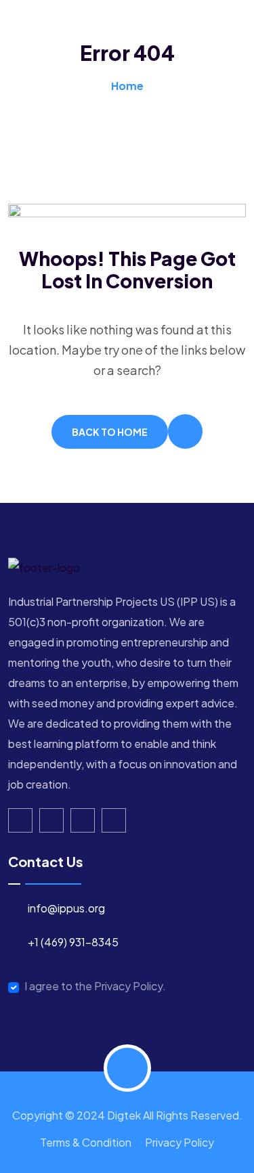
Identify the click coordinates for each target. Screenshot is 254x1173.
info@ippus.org (66, 908)
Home (38, 30)
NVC (33, 77)
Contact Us (113, 77)
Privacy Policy (179, 1142)
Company (117, 30)
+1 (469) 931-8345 (73, 942)
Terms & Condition (85, 1142)
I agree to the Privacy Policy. (95, 986)
